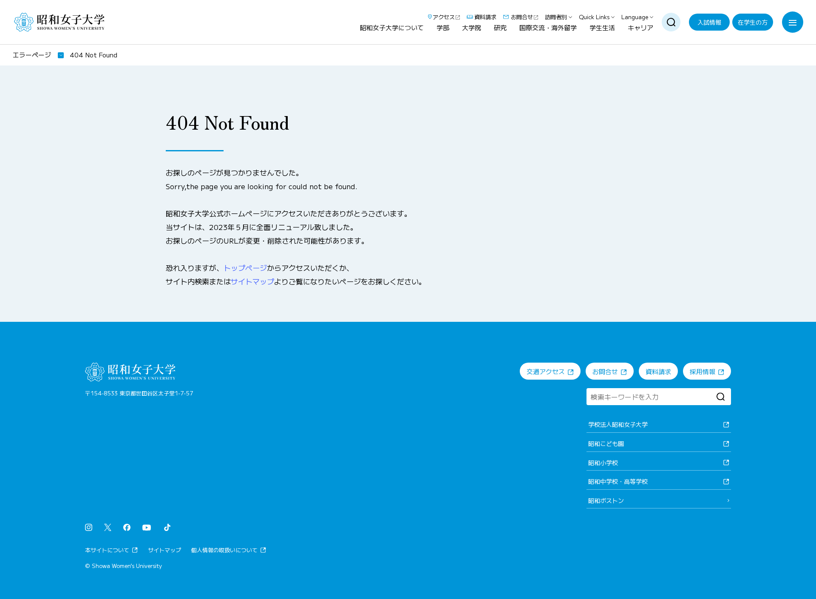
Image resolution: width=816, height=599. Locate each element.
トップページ (245, 267)
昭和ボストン (606, 500)
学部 (442, 28)
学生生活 (602, 28)
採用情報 (702, 371)
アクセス (444, 17)
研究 (500, 28)
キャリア (640, 28)
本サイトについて (107, 550)
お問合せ (522, 17)
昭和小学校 (603, 462)
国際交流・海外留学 (548, 28)
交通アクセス (546, 371)
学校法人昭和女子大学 (618, 424)
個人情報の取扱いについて (224, 550)
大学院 (471, 28)
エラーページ (32, 54)
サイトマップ (252, 281)
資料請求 (485, 17)
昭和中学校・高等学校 (618, 481)
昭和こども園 (606, 443)
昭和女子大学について (392, 28)
